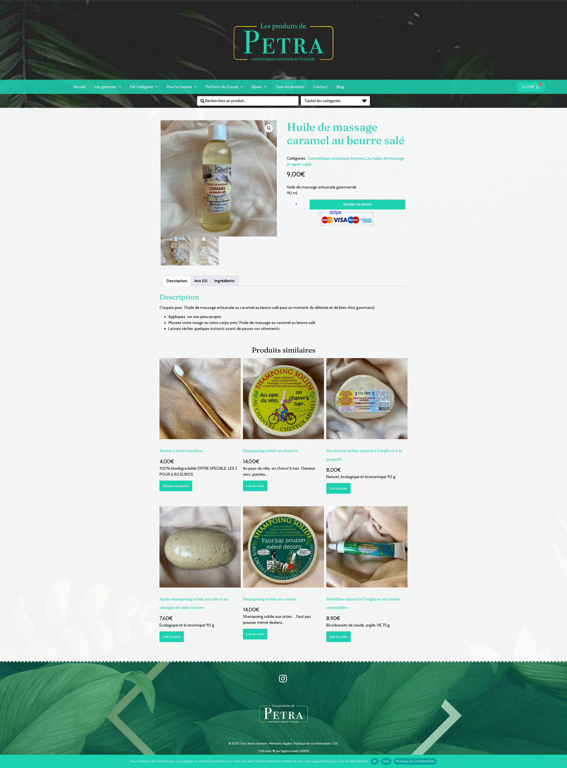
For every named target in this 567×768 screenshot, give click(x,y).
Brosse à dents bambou (181, 450)
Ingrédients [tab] (224, 280)
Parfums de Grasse (222, 86)
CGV (335, 743)
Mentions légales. (281, 743)
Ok (375, 761)
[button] (422, 83)
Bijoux (257, 86)
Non (386, 761)
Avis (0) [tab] (200, 280)
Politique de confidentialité (312, 743)
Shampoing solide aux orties (269, 598)
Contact (320, 86)
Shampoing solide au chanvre (270, 450)
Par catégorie (141, 86)
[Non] (560, 761)
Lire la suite (255, 486)
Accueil (80, 86)
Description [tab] (177, 280)
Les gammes (106, 86)
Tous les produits (290, 86)
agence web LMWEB (295, 751)
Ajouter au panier (357, 204)
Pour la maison (179, 86)
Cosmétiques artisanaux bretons (336, 158)
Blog (340, 86)
